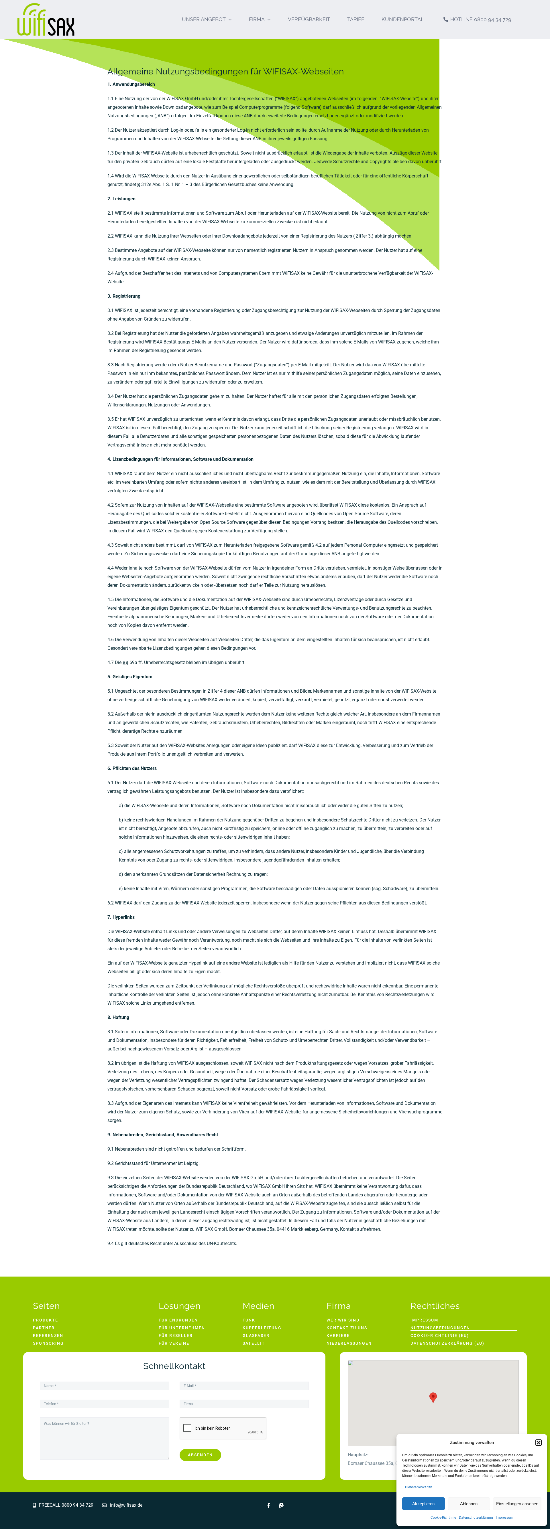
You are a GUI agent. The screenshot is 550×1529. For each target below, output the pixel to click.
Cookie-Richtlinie (443, 1518)
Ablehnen (469, 1503)
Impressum (504, 1518)
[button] (538, 1442)
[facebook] (269, 1505)
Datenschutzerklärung (476, 1518)
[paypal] (281, 1505)
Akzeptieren (423, 1503)
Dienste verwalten (418, 1487)
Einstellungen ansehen (517, 1503)
